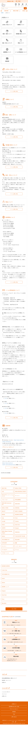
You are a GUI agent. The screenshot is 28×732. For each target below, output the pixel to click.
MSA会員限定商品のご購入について (9, 678)
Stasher (3, 536)
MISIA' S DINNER (18, 511)
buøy (3, 517)
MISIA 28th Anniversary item (6, 504)
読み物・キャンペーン (6, 680)
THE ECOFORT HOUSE (20, 536)
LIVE (3, 491)
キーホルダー (4, 549)
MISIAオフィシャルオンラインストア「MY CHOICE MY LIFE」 (14, 721)
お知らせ (4, 682)
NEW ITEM (4, 488)
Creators (17, 521)
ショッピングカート (6, 691)
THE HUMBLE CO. (6, 539)
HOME (2, 12)
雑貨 (16, 542)
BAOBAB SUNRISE (19, 514)
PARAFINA (17, 532)
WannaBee (17, 539)
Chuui (16, 517)
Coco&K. (3, 521)
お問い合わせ (14, 716)
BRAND (3, 514)
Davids (3, 524)
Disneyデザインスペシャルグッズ (7, 495)
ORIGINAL (17, 507)
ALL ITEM (14, 608)
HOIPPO (3, 528)
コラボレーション (5, 552)
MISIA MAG (17, 503)
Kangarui (17, 528)
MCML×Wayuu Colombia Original (7, 532)
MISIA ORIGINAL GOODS (20, 491)
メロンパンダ (4, 499)
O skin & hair (4, 570)
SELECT (3, 511)
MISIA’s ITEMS (18, 488)
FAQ (14, 714)
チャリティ (17, 495)
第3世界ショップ (5, 586)
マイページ (4, 694)
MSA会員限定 (18, 499)
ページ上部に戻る (14, 91)
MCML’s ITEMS (5, 507)
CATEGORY (14, 482)
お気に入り (4, 696)
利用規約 (14, 711)
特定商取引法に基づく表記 (14, 706)
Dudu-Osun (17, 524)
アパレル (17, 549)
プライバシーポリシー (14, 709)
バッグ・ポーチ (18, 546)
